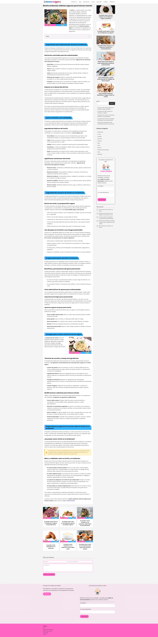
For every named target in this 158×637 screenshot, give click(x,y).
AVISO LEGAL (45, 632)
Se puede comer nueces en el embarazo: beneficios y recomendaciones (106, 115)
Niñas (99, 143)
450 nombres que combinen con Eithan (106, 210)
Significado (100, 154)
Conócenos (47, 594)
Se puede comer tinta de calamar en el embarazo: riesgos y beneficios (106, 108)
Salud (80, 2)
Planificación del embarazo (103, 149)
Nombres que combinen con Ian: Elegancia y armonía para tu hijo (106, 214)
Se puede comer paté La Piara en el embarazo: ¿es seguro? (105, 112)
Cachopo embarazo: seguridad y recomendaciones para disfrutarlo (106, 217)
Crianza (93, 2)
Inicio (44, 628)
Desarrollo (99, 2)
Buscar (98, 101)
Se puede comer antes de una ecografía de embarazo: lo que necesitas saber (106, 119)
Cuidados (105, 2)
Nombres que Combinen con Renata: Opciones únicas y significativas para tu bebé (107, 222)
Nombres (112, 2)
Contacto (45, 634)
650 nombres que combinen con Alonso (106, 226)
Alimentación (86, 2)
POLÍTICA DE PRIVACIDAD (48, 629)
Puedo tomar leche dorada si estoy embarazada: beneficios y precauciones (106, 123)
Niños (99, 145)
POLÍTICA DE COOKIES (47, 631)
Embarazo (73, 2)
